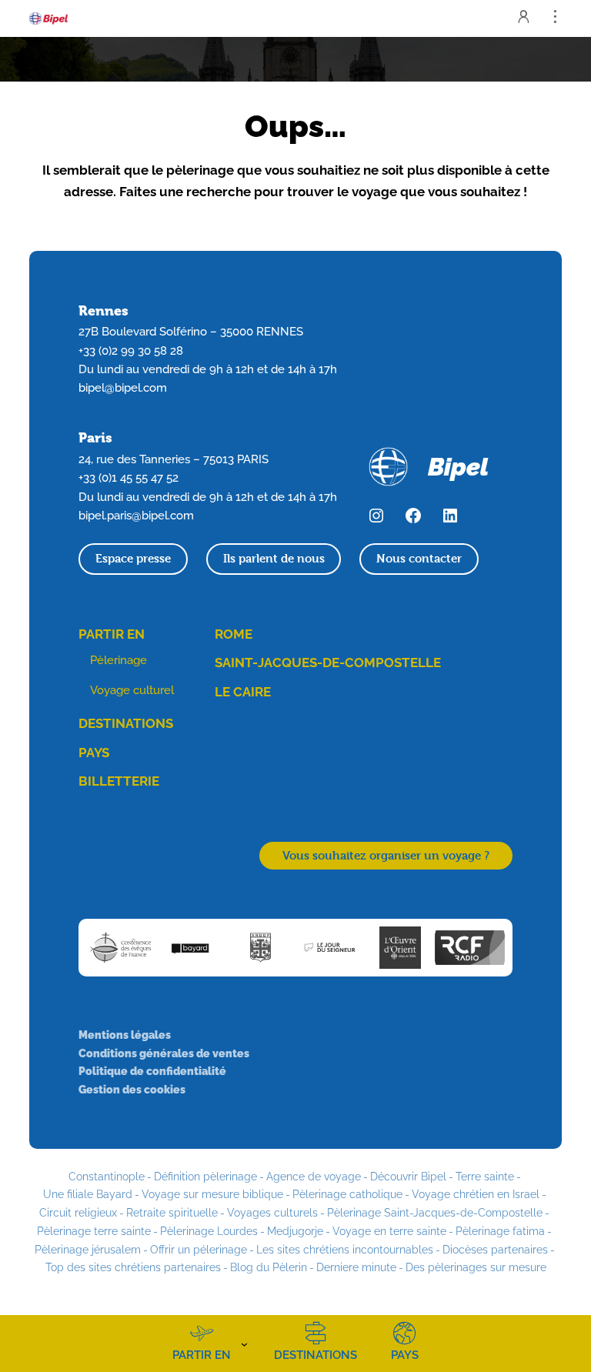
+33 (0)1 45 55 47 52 (128, 477)
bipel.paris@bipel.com (136, 515)
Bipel (458, 466)
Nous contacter (419, 558)
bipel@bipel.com (122, 387)
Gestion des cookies (131, 1089)
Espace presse (133, 558)
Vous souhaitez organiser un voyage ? (385, 855)
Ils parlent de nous (274, 558)
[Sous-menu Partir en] (244, 1343)
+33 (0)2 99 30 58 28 (130, 350)
